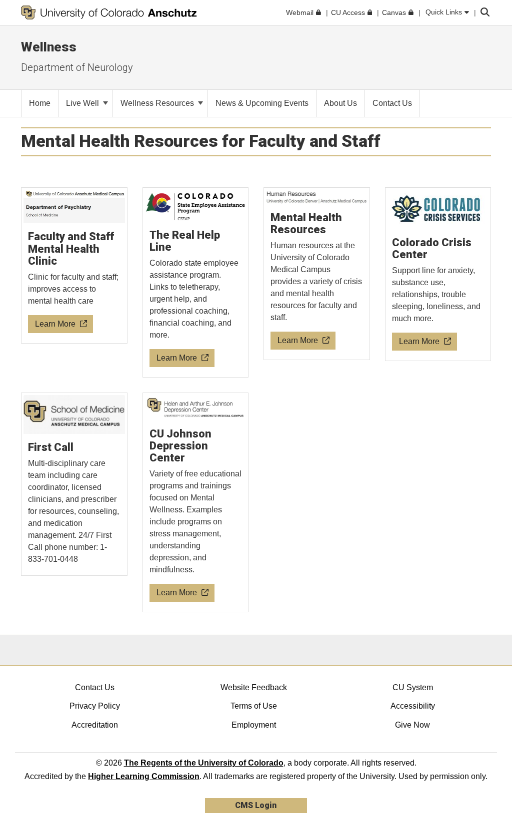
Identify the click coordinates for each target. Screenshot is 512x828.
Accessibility (412, 706)
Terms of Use (253, 706)
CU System (412, 687)
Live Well (83, 103)
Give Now (412, 725)
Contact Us (94, 687)
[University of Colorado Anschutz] (109, 12)
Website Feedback (253, 687)
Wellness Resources (158, 103)
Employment (254, 725)
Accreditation (95, 725)
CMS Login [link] (255, 805)
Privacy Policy (95, 706)
